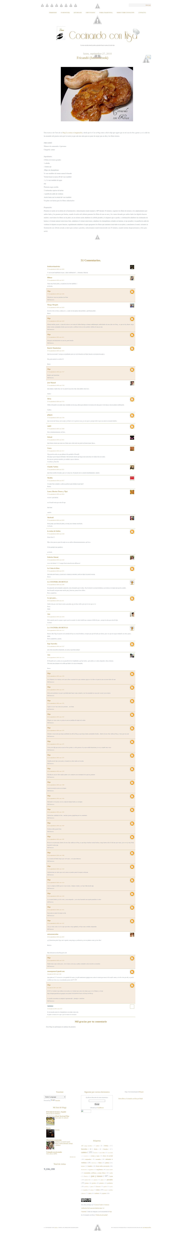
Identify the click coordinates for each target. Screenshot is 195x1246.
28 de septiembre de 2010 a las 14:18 (55, 869)
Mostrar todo (72, 1157)
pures (92, 1186)
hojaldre (90, 1166)
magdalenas (99, 1169)
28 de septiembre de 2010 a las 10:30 (55, 617)
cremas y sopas (95, 1156)
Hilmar (49, 277)
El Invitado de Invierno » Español (56, 1112)
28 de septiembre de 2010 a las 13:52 (55, 703)
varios (90, 1193)
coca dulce (102, 1152)
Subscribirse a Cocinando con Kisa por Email (130, 1098)
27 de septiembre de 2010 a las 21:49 (55, 560)
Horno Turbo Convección (125, 12)
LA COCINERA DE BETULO (57, 582)
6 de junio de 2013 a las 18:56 (54, 987)
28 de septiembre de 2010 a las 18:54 (55, 937)
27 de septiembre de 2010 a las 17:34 (55, 401)
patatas (96, 1180)
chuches (96, 1152)
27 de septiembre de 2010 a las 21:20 (55, 534)
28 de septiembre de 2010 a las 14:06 (55, 855)
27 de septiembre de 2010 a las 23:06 (55, 584)
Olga (49, 291)
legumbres (91, 1169)
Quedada (98, 1186)
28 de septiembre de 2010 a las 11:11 (55, 630)
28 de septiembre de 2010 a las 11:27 (55, 646)
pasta (111, 1176)
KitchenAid (78, 12)
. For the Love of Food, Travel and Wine (57, 1116)
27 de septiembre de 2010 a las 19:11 (55, 451)
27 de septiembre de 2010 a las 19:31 (55, 469)
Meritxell (50, 517)
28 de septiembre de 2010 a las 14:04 (55, 825)
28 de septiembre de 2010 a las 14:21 (55, 909)
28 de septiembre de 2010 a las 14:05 (55, 839)
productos (110, 1183)
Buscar (148, 5)
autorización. (147, 1227)
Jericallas (57, 1130)
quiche (105, 1186)
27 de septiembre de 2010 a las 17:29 (55, 385)
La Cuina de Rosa (53, 568)
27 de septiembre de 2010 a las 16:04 (55, 269)
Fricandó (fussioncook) (92, 58)
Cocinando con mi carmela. (54, 1152)
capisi (49, 426)
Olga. (56, 1227)
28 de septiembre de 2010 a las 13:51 (55, 689)
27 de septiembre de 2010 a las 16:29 (55, 307)
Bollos (96, 1149)
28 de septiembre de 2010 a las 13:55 (55, 730)
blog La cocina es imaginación (72, 133)
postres (94, 1183)
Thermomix (53, 12)
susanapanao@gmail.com (56, 971)
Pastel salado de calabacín (61, 1118)
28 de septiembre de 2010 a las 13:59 (55, 771)
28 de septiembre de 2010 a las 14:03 (55, 812)
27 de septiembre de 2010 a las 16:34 (55, 351)
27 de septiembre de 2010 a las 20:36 (55, 494)
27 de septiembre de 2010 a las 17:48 (55, 417)
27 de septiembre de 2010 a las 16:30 (55, 321)
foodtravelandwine (53, 266)
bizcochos (84, 1149)
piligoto (49, 415)
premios (102, 1183)
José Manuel (51, 382)
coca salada (110, 1152)
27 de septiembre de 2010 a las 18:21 (55, 440)
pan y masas (97, 1176)
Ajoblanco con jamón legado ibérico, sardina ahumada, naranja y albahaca (64, 1143)
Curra (49, 448)
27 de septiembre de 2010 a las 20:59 (55, 520)
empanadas (88, 1159)
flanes (100, 1163)
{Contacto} (142, 12)
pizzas (87, 1183)
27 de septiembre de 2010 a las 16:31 (55, 337)
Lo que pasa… (52, 598)
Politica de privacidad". (102, 1215)
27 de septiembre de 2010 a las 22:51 (55, 571)
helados (83, 1166)
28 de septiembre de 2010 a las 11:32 (55, 657)
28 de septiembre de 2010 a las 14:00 (55, 785)
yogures (104, 1193)
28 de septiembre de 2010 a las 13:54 (55, 717)
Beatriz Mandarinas (54, 348)
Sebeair (49, 437)
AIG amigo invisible (87, 1146)
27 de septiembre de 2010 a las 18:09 (55, 428)
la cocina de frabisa (53, 531)
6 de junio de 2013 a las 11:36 (54, 974)
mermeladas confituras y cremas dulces (95, 1173)
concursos (86, 1156)
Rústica (48, 1128)
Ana (48, 614)
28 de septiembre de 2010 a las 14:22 (55, 923)
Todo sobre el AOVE (51, 1154)
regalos (111, 1186)
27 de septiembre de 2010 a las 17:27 (55, 372)
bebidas (106, 1146)
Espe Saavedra (52, 643)
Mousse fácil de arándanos (53, 1113)
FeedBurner (100, 1107)
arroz (98, 1146)
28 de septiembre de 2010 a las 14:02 (55, 798)
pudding (86, 1186)
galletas (107, 1163)
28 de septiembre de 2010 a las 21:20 (55, 960)
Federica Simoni (52, 557)
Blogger (141, 1092)
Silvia (49, 399)
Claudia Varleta (52, 466)
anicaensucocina (52, 934)
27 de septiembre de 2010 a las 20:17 (55, 480)
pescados (110, 1179)
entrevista (94, 1163)
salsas (92, 1190)
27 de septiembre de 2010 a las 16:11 (55, 280)
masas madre (109, 1169)
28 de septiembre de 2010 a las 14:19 (55, 882)
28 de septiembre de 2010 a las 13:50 (55, 676)
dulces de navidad (108, 1156)
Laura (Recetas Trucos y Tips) (57, 491)
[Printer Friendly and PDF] (98, 240)
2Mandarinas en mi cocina (54, 1140)
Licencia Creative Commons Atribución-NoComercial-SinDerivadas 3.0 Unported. (95, 1208)
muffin (111, 1173)
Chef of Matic (90, 12)
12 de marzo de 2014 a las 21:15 (54, 1008)
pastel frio (88, 1180)
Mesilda (50, 478)
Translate (57, 1100)
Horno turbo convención (103, 1166)
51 (148, 57)
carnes (84, 1152)
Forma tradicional (106, 12)
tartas (98, 1190)
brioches (106, 1149)
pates (102, 1180)
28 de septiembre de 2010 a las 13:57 (55, 744)
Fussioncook (65, 12)
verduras (96, 1193)
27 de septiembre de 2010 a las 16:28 (55, 294)
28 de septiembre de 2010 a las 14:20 (55, 896)
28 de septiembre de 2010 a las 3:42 (55, 600)
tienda (105, 1190)
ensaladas (98, 1159)
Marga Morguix (52, 304)
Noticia (86, 1176)
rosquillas (85, 1190)
